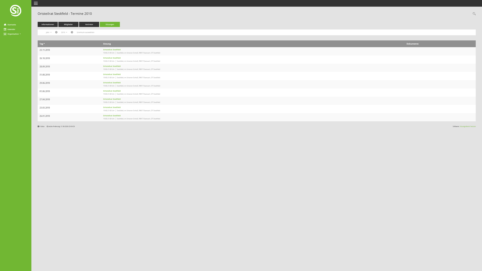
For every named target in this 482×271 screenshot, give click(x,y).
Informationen (48, 24)
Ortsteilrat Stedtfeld (112, 49)
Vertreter (89, 24)
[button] (15, 34)
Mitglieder (68, 24)
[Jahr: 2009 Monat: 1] (56, 32)
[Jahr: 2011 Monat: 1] (72, 32)
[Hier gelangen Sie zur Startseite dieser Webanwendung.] (15, 10)
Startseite (12, 24)
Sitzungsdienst (468, 126)
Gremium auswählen (85, 32)
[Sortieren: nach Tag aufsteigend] (44, 43)
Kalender (11, 29)
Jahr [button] (48, 32)
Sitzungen (110, 24)
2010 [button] (63, 32)
